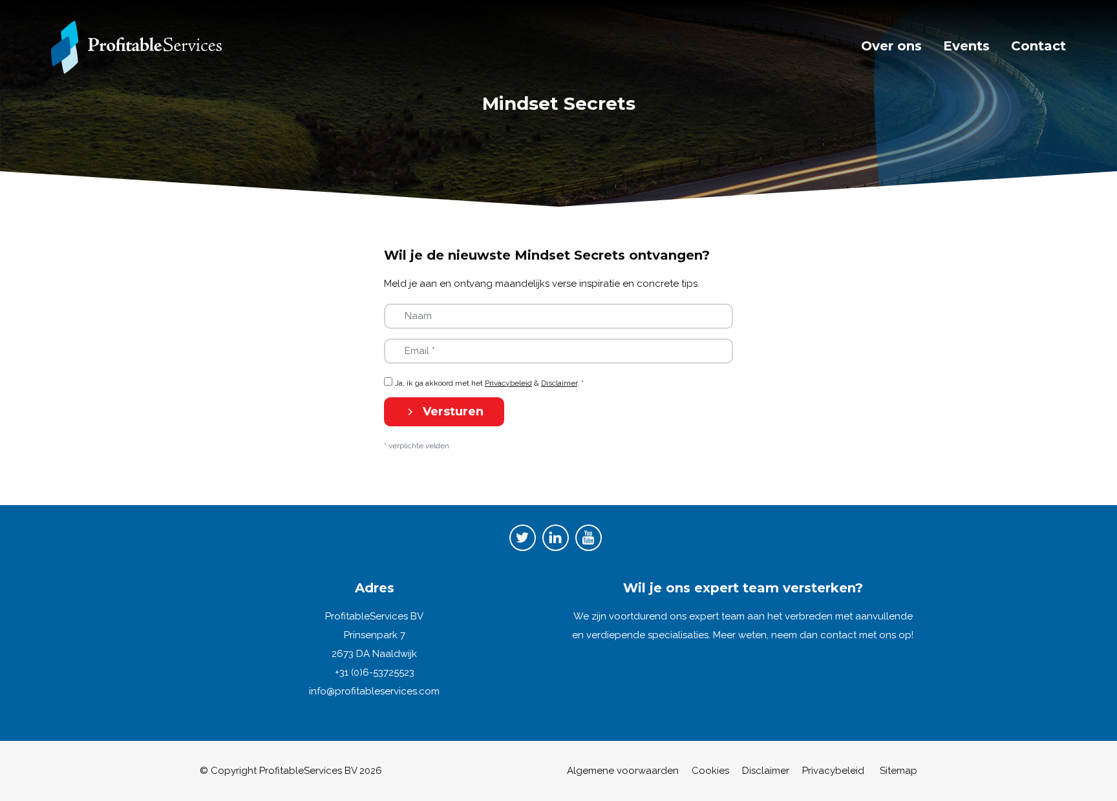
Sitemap (898, 770)
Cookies (710, 770)
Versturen (452, 411)
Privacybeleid (508, 383)
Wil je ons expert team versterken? (743, 588)
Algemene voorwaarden (623, 770)
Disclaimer (559, 383)
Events (966, 46)
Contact (1038, 46)
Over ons (891, 46)
